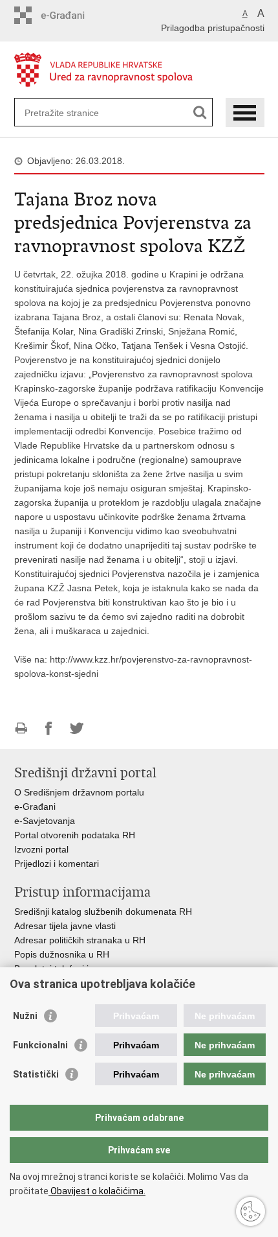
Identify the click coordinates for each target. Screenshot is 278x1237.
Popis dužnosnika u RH (61, 954)
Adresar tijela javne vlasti (65, 926)
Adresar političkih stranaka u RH (79, 940)
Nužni (25, 1016)
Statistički (36, 1074)
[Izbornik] (245, 112)
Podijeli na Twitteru (76, 728)
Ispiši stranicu (21, 728)
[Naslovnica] (139, 70)
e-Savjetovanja (44, 821)
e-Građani (35, 806)
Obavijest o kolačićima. (96, 1191)
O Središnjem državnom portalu (79, 792)
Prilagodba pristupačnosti (212, 28)
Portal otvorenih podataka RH (76, 835)
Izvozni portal (41, 849)
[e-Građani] (69, 15)
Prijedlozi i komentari (56, 863)
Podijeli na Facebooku (49, 728)
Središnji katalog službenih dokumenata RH (103, 911)
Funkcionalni (40, 1045)
